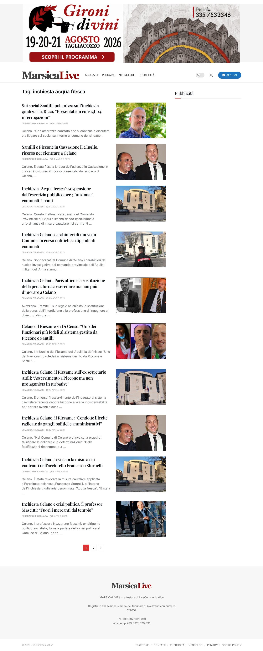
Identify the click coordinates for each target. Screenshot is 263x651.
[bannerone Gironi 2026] (131, 33)
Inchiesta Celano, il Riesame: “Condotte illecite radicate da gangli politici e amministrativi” (65, 421)
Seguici (231, 75)
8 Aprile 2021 (59, 516)
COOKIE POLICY (231, 645)
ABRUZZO (91, 75)
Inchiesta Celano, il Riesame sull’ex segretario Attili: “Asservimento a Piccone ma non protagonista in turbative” (64, 378)
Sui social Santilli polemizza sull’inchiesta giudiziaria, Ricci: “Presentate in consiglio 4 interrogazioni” (61, 111)
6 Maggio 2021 (56, 206)
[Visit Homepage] (51, 75)
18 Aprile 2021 (60, 471)
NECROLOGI (127, 75)
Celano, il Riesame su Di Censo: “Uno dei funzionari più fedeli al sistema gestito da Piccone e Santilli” (59, 332)
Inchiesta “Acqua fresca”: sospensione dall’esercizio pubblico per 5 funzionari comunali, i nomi (57, 194)
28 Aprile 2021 (56, 390)
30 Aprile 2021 (56, 344)
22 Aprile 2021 (56, 430)
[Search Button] (211, 75)
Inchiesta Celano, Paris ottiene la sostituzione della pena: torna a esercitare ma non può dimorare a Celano (63, 286)
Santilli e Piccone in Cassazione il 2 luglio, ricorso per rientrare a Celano (60, 150)
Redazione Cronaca (36, 123)
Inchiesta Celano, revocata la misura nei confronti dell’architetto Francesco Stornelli (62, 462)
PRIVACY (212, 645)
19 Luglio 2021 (60, 123)
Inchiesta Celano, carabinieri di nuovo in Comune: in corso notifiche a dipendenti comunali (59, 240)
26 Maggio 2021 (61, 159)
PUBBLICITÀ (146, 75)
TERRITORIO (142, 645)
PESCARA (108, 75)
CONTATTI (160, 645)
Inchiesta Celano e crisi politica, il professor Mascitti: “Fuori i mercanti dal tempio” (62, 507)
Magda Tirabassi (34, 206)
